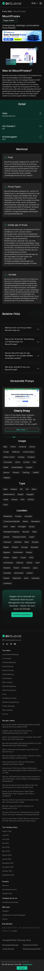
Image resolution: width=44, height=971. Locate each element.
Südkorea (19, 563)
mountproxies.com (8, 116)
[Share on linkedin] (7, 644)
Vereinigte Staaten (19, 537)
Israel (37, 563)
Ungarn (14, 557)
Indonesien (35, 578)
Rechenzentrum (9, 494)
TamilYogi (26, 472)
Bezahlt (20, 494)
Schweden (7, 573)
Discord (32, 447)
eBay (5, 447)
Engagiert (30, 494)
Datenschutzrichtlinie (30, 945)
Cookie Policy (27, 964)
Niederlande (8, 516)
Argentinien (17, 578)
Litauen (23, 557)
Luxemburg (7, 583)
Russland (26, 532)
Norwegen (22, 526)
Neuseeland (35, 521)
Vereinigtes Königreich (11, 532)
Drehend (14, 489)
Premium (15, 499)
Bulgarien (7, 552)
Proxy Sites (7, 11)
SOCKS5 (31, 499)
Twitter (13, 447)
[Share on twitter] (3, 644)
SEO (34, 462)
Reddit (6, 467)
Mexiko (25, 521)
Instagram (31, 457)
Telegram (7, 478)
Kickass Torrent (9, 457)
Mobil (5, 489)
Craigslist (29, 467)
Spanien (6, 537)
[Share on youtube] (15, 644)
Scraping (21, 457)
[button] (34, 3)
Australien (28, 516)
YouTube (26, 462)
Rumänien (7, 568)
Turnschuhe (8, 462)
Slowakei (35, 542)
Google (6, 452)
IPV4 (22, 499)
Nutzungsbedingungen (10, 945)
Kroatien (18, 516)
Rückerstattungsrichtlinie (31, 949)
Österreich (7, 542)
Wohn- (34, 489)
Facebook (22, 447)
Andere (14, 931)
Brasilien (6, 578)
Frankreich (26, 568)
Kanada (31, 526)
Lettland (29, 573)
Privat (6, 505)
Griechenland (18, 552)
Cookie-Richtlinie (8, 949)
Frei (27, 489)
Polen (31, 557)
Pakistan (29, 552)
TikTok (17, 462)
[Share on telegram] (11, 644)
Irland (5, 526)
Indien (34, 532)
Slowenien (34, 547)
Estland (16, 568)
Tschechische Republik (12, 521)
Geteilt (6, 499)
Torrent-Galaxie (28, 452)
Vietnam (29, 563)
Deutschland (18, 573)
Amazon (6, 472)
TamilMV (36, 472)
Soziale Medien (17, 467)
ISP (21, 489)
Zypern (31, 537)
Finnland (15, 547)
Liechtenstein (8, 563)
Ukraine (6, 557)
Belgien (6, 547)
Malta (27, 542)
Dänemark (17, 542)
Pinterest (16, 472)
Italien (13, 526)
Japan (35, 568)
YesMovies (16, 452)
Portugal (24, 547)
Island (26, 578)
